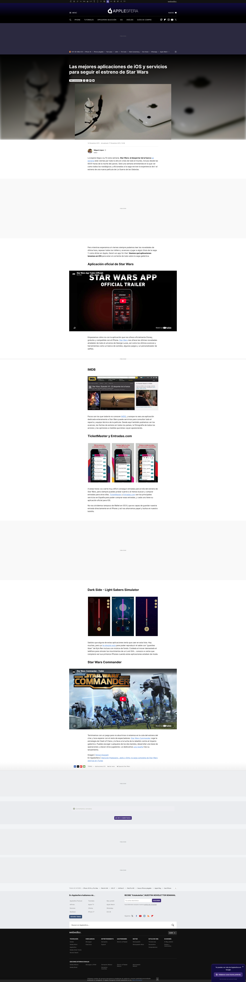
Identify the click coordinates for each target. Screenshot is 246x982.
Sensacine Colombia (104, 968)
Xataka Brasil (73, 967)
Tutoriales (91, 901)
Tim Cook (123, 52)
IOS (121, 20)
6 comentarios (76, 80)
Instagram (168, 20)
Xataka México (74, 964)
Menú (74, 13)
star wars (112, 766)
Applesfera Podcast (76, 901)
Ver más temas (75, 916)
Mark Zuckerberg (134, 52)
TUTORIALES (89, 20)
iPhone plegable (98, 52)
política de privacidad (150, 904)
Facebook (84, 80)
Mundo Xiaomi (74, 952)
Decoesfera (152, 944)
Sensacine (104, 942)
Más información (137, 980)
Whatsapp (154, 52)
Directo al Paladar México (122, 965)
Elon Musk (145, 52)
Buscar (173, 925)
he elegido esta (109, 645)
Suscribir (156, 900)
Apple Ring (158, 888)
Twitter (176, 20)
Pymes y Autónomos (167, 945)
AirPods (72, 904)
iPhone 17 (91, 912)
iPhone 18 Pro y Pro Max (90, 888)
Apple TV (91, 904)
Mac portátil (110, 901)
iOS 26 (109, 912)
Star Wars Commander (140, 738)
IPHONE (77, 20)
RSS (148, 915)
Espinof (103, 944)
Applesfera (123, 10)
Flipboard (165, 20)
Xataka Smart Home (75, 950)
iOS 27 (113, 888)
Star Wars (123, 340)
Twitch (161, 20)
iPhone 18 (88, 52)
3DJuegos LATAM (91, 964)
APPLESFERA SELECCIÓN (106, 20)
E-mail (93, 80)
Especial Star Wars (124, 766)
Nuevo (171, 13)
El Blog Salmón (168, 942)
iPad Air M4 (104, 888)
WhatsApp (110, 908)
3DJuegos (89, 942)
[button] (99, 150)
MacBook (73, 912)
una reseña (138, 747)
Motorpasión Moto (138, 944)
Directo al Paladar (122, 942)
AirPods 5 (121, 888)
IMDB (123, 416)
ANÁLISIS (129, 20)
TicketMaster (115, 495)
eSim (116, 52)
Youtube (172, 20)
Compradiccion (153, 947)
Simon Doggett (102, 755)
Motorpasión (136, 942)
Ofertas (90, 908)
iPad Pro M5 (131, 888)
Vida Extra (89, 944)
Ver (124, 818)
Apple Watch (163, 52)
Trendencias (152, 942)
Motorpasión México (136, 965)
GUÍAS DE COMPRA (144, 20)
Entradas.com (129, 495)
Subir (171, 933)
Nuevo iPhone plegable (145, 888)
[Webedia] (75, 932)
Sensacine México (106, 964)
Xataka (72, 942)
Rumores (72, 908)
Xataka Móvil (73, 944)
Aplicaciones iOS (100, 766)
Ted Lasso (109, 52)
